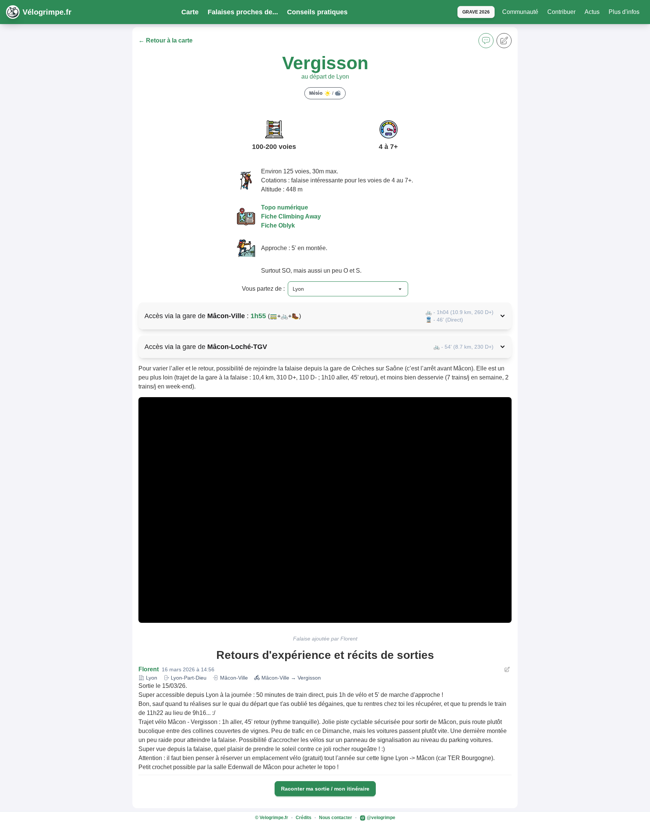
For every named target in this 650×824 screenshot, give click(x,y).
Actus (592, 12)
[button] (486, 40)
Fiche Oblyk (278, 225)
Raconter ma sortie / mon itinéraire (325, 789)
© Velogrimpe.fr (271, 817)
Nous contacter (335, 817)
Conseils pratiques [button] (317, 12)
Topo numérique (284, 207)
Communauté (520, 12)
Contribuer (561, 12)
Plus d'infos (624, 12)
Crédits (303, 817)
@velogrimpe (380, 817)
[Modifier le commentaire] (507, 669)
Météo (321, 93)
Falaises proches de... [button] (243, 12)
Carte (190, 12)
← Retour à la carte (165, 40)
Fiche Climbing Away (291, 216)
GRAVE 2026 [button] (476, 12)
